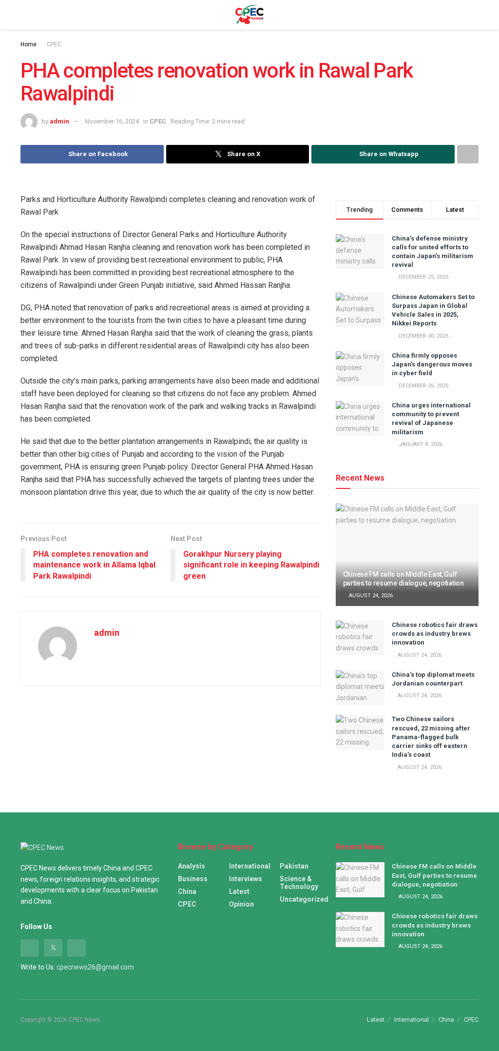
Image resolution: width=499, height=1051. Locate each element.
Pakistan (294, 866)
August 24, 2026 (370, 595)
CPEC (54, 44)
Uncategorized (304, 899)
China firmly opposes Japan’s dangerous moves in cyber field (432, 364)
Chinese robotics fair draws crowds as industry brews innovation (435, 633)
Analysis (191, 866)
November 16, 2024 (112, 121)
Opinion (241, 904)
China (187, 891)
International (249, 866)
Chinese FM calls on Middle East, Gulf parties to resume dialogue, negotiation (434, 875)
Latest (239, 891)
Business (193, 879)
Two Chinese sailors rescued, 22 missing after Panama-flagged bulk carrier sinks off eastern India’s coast (431, 736)
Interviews (245, 879)
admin (59, 121)
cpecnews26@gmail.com (95, 967)
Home (28, 44)
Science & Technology (299, 882)
